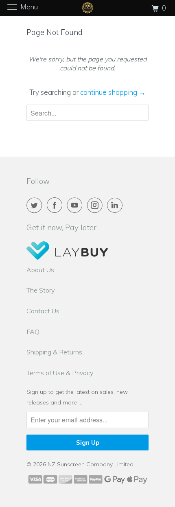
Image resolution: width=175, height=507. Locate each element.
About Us (40, 270)
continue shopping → (113, 92)
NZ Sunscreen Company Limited (90, 464)
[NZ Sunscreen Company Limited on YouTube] (76, 205)
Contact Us (42, 311)
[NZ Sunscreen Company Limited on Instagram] (96, 205)
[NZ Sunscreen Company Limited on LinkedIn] (116, 205)
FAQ (32, 332)
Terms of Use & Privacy (59, 373)
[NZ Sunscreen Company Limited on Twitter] (35, 205)
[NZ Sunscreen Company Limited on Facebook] (56, 205)
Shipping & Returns (54, 352)
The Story (40, 290)
